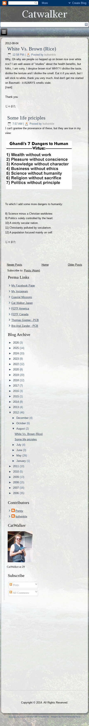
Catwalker (44, 14)
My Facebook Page (23, 285)
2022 (16, 364)
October (21, 423)
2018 (16, 380)
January (21, 460)
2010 (16, 471)
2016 (16, 391)
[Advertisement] (44, 644)
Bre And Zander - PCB (24, 325)
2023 (16, 358)
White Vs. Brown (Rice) (31, 48)
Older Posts (75, 264)
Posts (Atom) (32, 270)
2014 (16, 401)
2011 (16, 466)
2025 (16, 348)
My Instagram (19, 291)
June (19, 450)
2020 (16, 369)
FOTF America (20, 308)
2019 (16, 374)
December (22, 417)
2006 (16, 493)
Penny (19, 510)
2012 (16, 412)
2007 (16, 487)
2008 (16, 482)
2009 (16, 477)
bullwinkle (50, 54)
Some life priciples (26, 118)
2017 (16, 385)
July (19, 444)
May (19, 455)
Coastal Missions (21, 297)
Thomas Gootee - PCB (25, 320)
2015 (16, 396)
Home (45, 264)
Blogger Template (17, 716)
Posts (15, 584)
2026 (16, 342)
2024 (16, 353)
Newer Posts (14, 264)
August (21, 428)
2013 (16, 407)
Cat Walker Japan (22, 302)
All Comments (20, 592)
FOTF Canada (19, 314)
